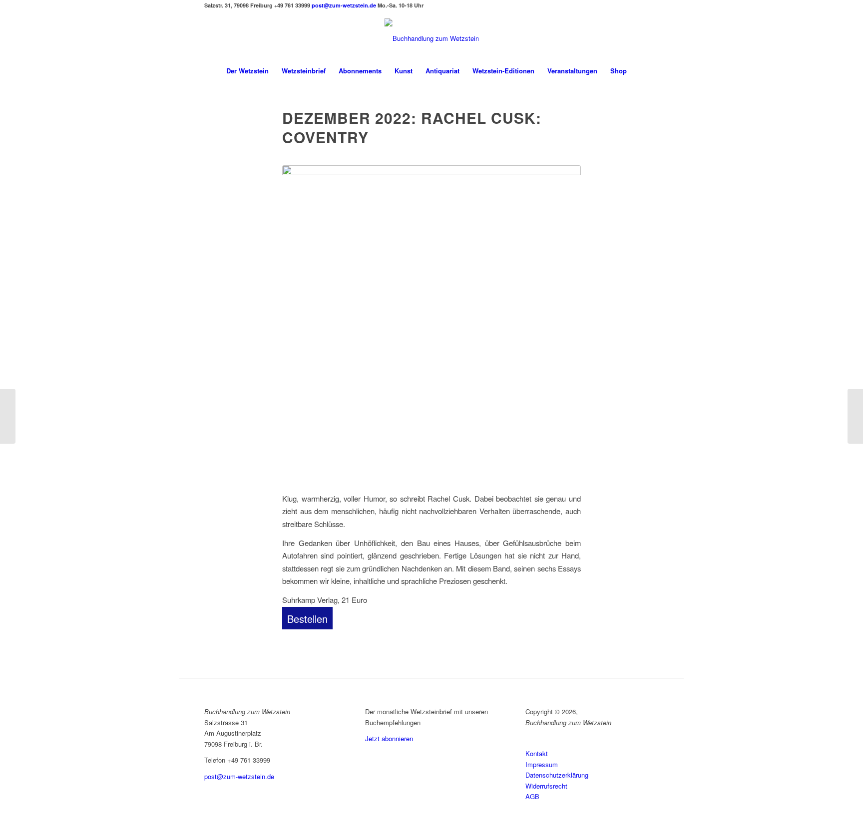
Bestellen (307, 618)
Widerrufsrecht (546, 786)
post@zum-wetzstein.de (344, 5)
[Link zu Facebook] (206, 10)
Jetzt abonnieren (389, 738)
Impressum (541, 764)
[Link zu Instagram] (211, 10)
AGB (532, 796)
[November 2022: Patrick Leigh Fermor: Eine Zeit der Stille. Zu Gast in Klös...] (855, 416)
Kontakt (536, 753)
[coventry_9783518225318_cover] (431, 323)
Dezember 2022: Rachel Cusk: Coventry (411, 127)
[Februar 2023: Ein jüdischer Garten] (7, 416)
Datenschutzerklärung (556, 775)
